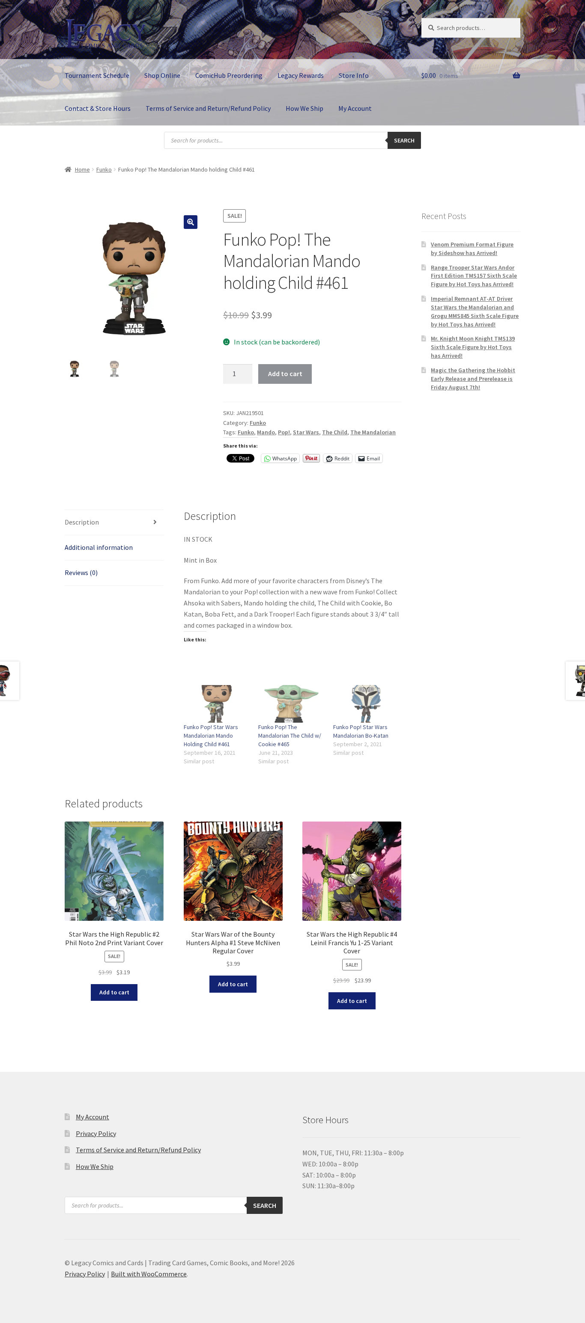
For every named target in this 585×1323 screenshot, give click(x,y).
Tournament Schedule (97, 75)
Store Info (354, 75)
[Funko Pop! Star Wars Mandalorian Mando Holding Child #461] (217, 704)
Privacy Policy (96, 1133)
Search (404, 140)
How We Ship (304, 108)
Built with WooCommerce (149, 1274)
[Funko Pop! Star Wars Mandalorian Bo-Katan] (366, 704)
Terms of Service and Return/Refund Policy (208, 108)
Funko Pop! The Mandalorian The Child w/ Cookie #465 (289, 735)
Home (82, 169)
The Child (334, 432)
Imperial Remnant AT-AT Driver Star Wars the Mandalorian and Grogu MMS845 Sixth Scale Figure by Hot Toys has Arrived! (475, 311)
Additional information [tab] (99, 547)
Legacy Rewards (301, 75)
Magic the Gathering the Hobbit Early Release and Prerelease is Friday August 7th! (473, 378)
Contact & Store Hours (98, 108)
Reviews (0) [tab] (81, 572)
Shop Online (162, 75)
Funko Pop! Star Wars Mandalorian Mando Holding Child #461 (211, 735)
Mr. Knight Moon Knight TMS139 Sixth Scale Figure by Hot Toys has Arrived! (473, 347)
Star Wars (306, 432)
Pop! (284, 432)
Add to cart (285, 373)
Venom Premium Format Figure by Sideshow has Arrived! (472, 248)
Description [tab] (82, 522)
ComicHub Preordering (229, 75)
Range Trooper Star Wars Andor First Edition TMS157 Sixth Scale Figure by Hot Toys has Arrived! (474, 276)
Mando (266, 432)
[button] (190, 222)
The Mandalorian (373, 432)
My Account (355, 108)
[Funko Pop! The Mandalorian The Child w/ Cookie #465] (291, 704)
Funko (104, 169)
